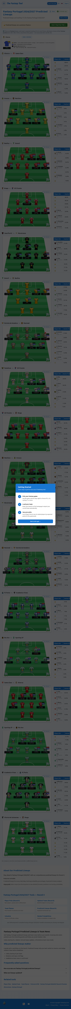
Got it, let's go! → (35, 521)
